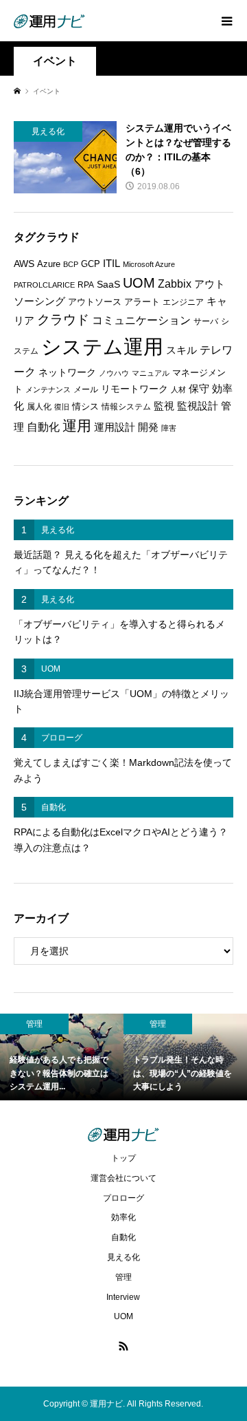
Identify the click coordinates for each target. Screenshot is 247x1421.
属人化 (39, 407)
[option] (62, 1057)
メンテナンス (48, 389)
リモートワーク (134, 389)
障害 (168, 428)
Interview (123, 1297)
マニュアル (150, 373)
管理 (123, 1277)
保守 (199, 388)
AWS (24, 264)
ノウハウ (114, 373)
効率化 (123, 1217)
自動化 (43, 426)
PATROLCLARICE (44, 285)
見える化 (123, 1257)
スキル (181, 350)
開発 (148, 427)
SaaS (108, 284)
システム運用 (102, 346)
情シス (85, 406)
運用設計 (114, 427)
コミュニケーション (141, 320)
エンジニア (183, 302)
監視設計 (197, 406)
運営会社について (123, 1178)
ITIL (111, 263)
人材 (178, 389)
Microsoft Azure (149, 264)
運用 (76, 426)
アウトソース (94, 302)
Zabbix (174, 284)
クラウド (63, 319)
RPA (86, 285)
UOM (139, 282)
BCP (70, 264)
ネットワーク (67, 372)
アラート (142, 302)
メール (85, 389)
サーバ (205, 321)
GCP (90, 264)
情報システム (126, 407)
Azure (48, 264)
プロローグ (123, 1198)
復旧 (61, 407)
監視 (164, 406)
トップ (123, 1158)
